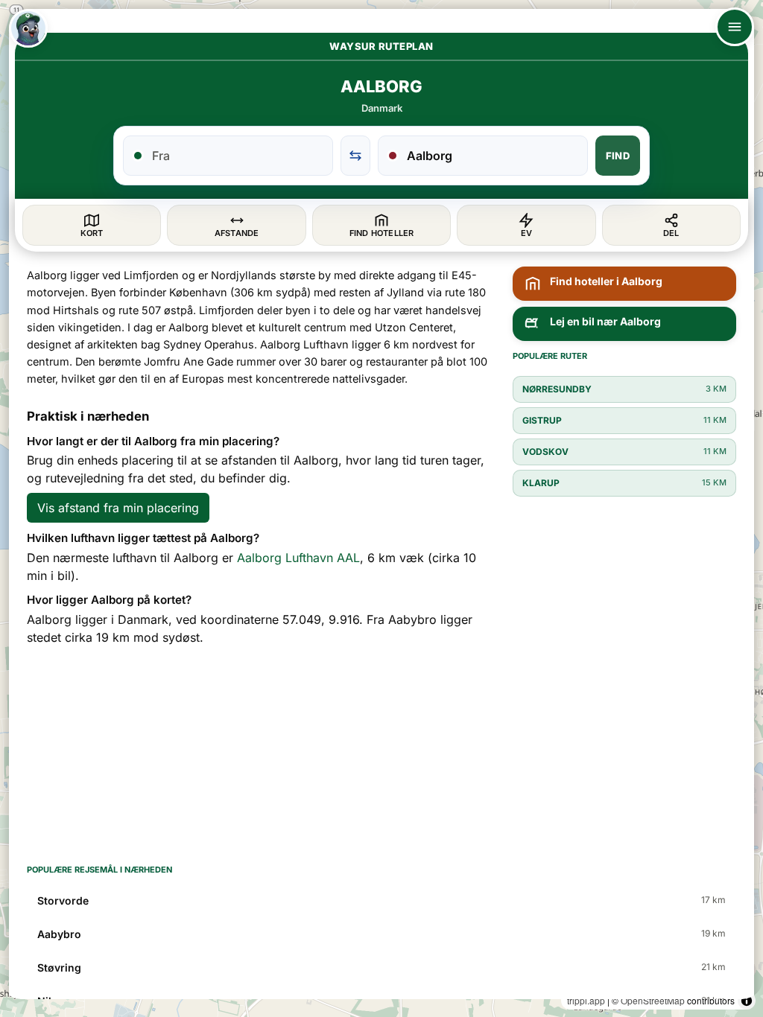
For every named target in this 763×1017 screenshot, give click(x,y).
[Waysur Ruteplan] (28, 28)
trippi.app (586, 1000)
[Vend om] (355, 156)
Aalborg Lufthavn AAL (298, 557)
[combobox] (237, 156)
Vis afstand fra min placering (118, 507)
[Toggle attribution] (747, 1001)
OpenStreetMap (653, 1000)
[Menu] (734, 26)
